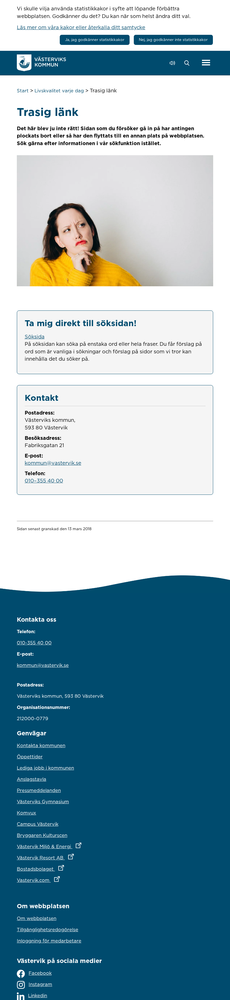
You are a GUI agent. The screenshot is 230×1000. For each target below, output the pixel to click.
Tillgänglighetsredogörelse (47, 929)
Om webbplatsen (36, 918)
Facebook (40, 973)
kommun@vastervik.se (53, 463)
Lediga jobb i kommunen (45, 768)
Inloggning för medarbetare (49, 941)
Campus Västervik (37, 824)
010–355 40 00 (44, 480)
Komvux (26, 813)
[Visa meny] (206, 63)
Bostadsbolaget (65, 869)
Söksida (35, 336)
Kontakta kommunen (41, 745)
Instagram (40, 984)
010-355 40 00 (34, 643)
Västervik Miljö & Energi (74, 846)
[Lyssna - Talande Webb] (174, 63)
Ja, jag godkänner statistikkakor (94, 39)
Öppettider (30, 756)
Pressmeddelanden (39, 790)
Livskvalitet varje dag (59, 90)
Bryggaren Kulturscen (42, 835)
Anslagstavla (31, 779)
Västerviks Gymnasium (43, 801)
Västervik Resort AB (70, 858)
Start (23, 90)
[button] (188, 63)
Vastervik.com (63, 880)
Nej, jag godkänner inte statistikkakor (173, 39)
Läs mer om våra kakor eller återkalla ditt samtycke (81, 27)
